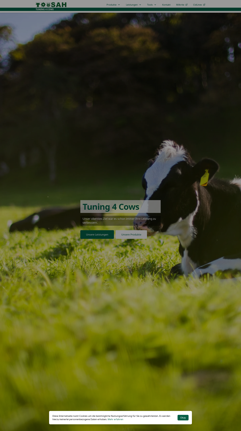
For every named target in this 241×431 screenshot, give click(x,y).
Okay (183, 417)
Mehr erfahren (115, 419)
